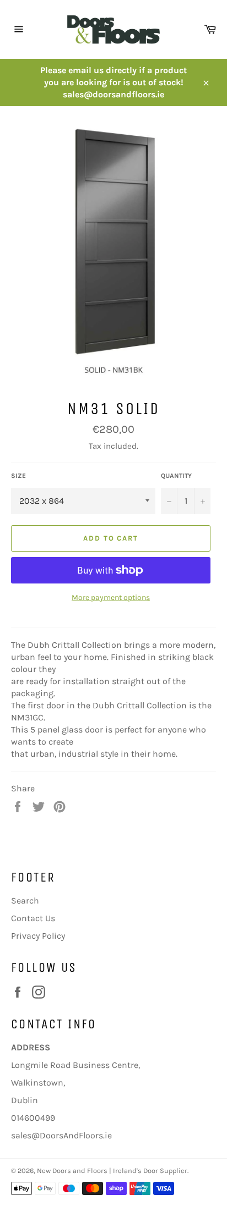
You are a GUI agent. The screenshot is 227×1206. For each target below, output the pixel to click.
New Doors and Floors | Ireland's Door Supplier (112, 1170)
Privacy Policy (38, 935)
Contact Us (33, 918)
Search (25, 900)
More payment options (111, 597)
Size (18, 476)
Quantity (176, 476)
